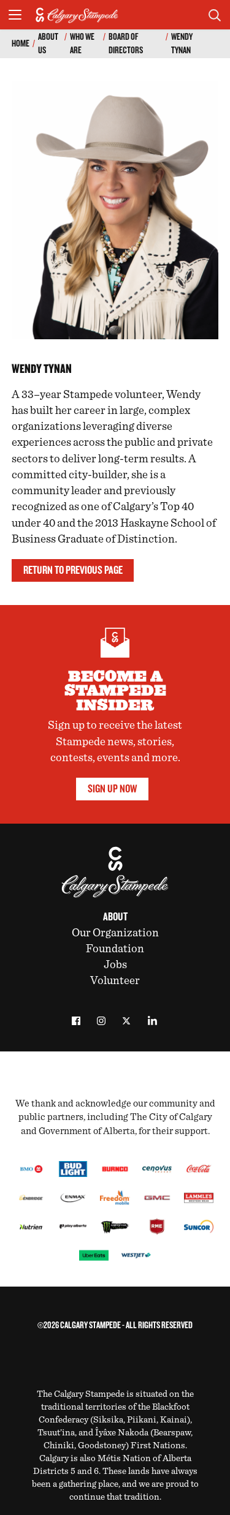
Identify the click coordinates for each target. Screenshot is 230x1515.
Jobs (115, 965)
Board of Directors (126, 43)
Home (20, 44)
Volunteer (115, 981)
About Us (48, 43)
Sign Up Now (112, 789)
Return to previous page (73, 570)
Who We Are (82, 43)
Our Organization (115, 933)
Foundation (115, 949)
